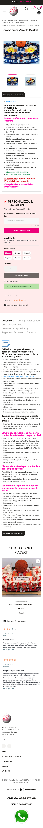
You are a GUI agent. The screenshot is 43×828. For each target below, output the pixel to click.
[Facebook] (9, 746)
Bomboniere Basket (21, 602)
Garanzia (31, 332)
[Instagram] (4, 746)
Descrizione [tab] (8, 320)
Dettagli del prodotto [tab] (29, 320)
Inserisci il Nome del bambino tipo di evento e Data (20, 215)
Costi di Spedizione (12, 324)
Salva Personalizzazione (21, 230)
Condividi (12, 295)
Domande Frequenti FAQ (15, 328)
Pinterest (20, 295)
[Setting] (39, 13)
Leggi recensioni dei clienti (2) (17, 305)
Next (40, 81)
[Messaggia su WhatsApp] (21, 816)
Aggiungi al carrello (22, 275)
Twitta (16, 295)
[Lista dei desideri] (38, 561)
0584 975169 (27, 798)
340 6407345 (25, 804)
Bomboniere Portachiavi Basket (21, 604)
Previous (2, 81)
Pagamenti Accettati (12, 332)
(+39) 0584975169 (25, 2)
